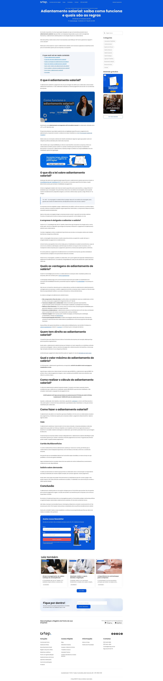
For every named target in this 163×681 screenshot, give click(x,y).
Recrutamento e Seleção (109, 61)
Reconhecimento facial (46, 647)
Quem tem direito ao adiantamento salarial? (55, 64)
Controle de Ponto (44, 642)
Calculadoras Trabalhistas (109, 41)
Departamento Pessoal (108, 47)
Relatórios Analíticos (45, 652)
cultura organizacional (45, 327)
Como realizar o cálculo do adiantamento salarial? (57, 68)
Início (66, 8)
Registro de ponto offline (46, 649)
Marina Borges (73, 21)
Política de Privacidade (48, 543)
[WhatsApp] (122, 634)
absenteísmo (59, 315)
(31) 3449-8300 (83, 2)
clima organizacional (64, 275)
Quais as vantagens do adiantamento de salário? (56, 61)
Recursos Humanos (108, 64)
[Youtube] (119, 634)
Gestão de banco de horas (47, 657)
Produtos (42, 664)
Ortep (43, 2)
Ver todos (106, 67)
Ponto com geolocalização (47, 654)
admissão (74, 401)
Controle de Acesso (108, 44)
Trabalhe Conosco (66, 649)
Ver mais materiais (113, 116)
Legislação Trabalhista (108, 58)
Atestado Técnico (65, 652)
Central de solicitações (46, 662)
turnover (59, 327)
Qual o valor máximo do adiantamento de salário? (56, 66)
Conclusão (47, 72)
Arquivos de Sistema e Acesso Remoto (68, 655)
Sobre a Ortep (85, 642)
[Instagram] (115, 634)
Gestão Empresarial (108, 52)
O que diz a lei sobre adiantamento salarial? (55, 59)
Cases (64, 2)
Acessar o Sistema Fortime (68, 647)
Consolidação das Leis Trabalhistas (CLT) (50, 182)
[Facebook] (117, 634)
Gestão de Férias (44, 644)
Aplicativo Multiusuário (45, 659)
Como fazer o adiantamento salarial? (53, 70)
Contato (76, 2)
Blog (69, 8)
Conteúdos (69, 2)
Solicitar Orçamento (117, 2)
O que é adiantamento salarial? (52, 57)
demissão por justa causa (85, 353)
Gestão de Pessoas (108, 49)
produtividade (80, 281)
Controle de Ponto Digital (55, 2)
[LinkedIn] (112, 634)
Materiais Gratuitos (66, 644)
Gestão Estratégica (108, 55)
